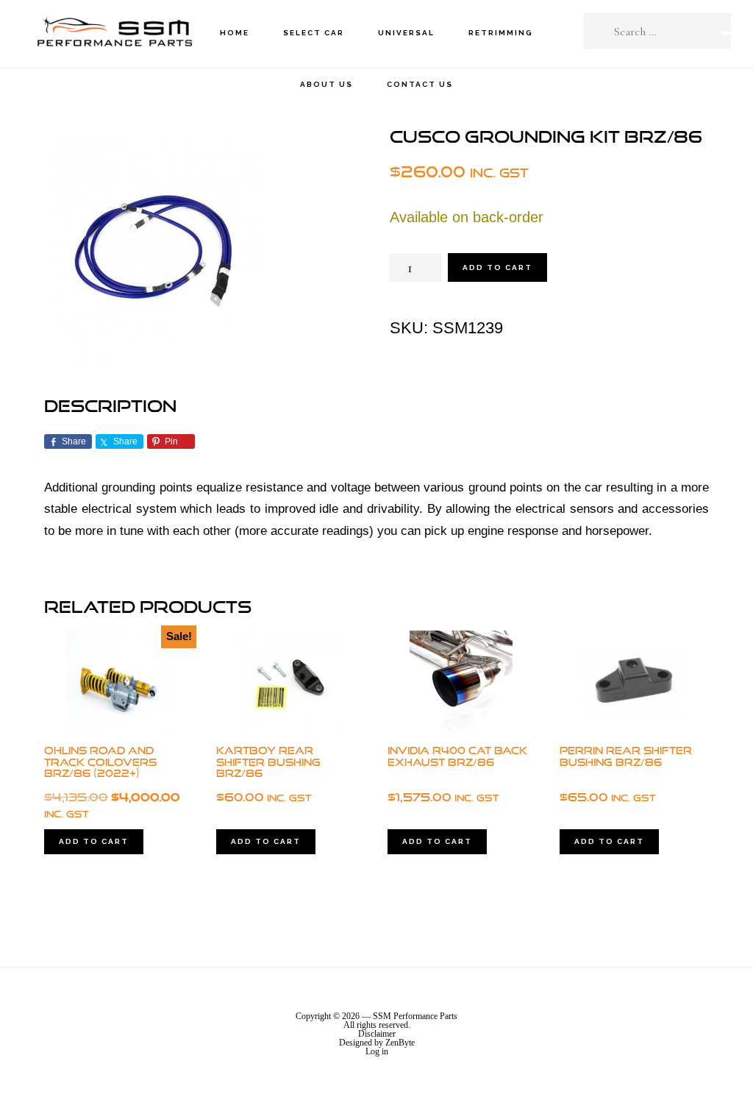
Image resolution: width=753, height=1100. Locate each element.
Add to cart (497, 267)
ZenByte (400, 1042)
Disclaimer (377, 1034)
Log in (376, 1051)
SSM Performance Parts (114, 33)
